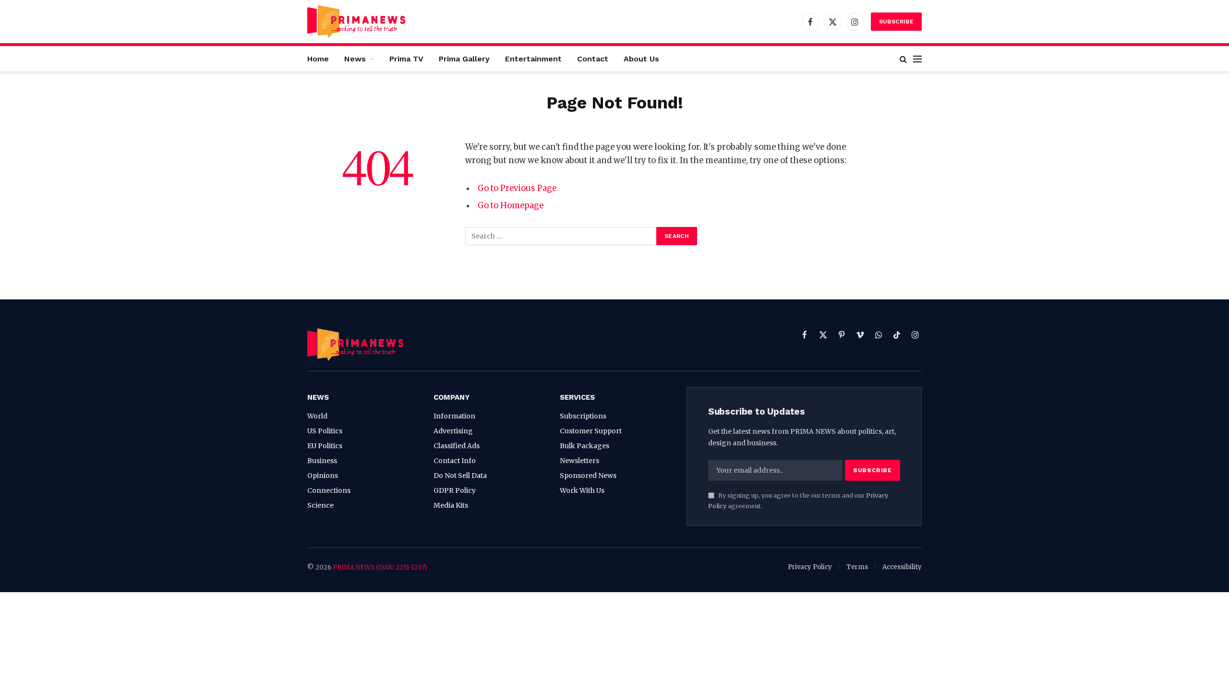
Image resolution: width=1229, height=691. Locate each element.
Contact (592, 58)
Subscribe (896, 21)
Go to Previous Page (517, 188)
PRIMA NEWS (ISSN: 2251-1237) (380, 567)
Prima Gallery (464, 58)
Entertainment (533, 58)
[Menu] (917, 59)
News (355, 58)
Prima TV (406, 58)
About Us (641, 58)
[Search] (903, 59)
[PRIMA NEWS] (356, 21)
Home (318, 58)
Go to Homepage (510, 206)
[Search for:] (561, 236)
